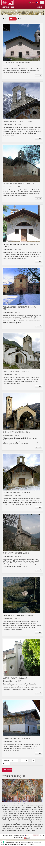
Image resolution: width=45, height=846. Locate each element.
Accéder (39, 7)
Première (6, 761)
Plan (6, 19)
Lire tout (38, 76)
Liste (13, 19)
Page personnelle (7, 7)
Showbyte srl (38, 842)
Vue (20, 19)
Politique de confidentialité (8, 844)
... (30, 761)
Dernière (6, 764)
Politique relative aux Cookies (25, 844)
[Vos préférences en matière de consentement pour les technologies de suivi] (4, 842)
